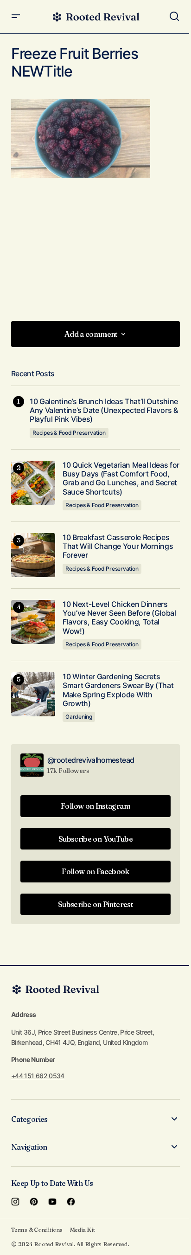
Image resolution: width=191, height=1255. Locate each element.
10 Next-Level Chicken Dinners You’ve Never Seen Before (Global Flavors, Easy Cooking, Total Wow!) (119, 618)
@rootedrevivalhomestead (90, 760)
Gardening (78, 716)
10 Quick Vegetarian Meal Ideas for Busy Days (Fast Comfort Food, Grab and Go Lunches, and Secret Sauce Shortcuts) (121, 478)
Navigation (29, 1147)
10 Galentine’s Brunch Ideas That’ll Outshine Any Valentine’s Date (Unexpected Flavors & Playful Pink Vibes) (104, 410)
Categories (29, 1119)
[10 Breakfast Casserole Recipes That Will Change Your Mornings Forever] (33, 555)
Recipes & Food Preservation (69, 432)
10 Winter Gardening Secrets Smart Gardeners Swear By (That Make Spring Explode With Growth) (118, 690)
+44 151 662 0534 (37, 1076)
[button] (16, 16)
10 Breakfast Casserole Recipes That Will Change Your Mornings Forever (118, 546)
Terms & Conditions (37, 1229)
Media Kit (82, 1229)
